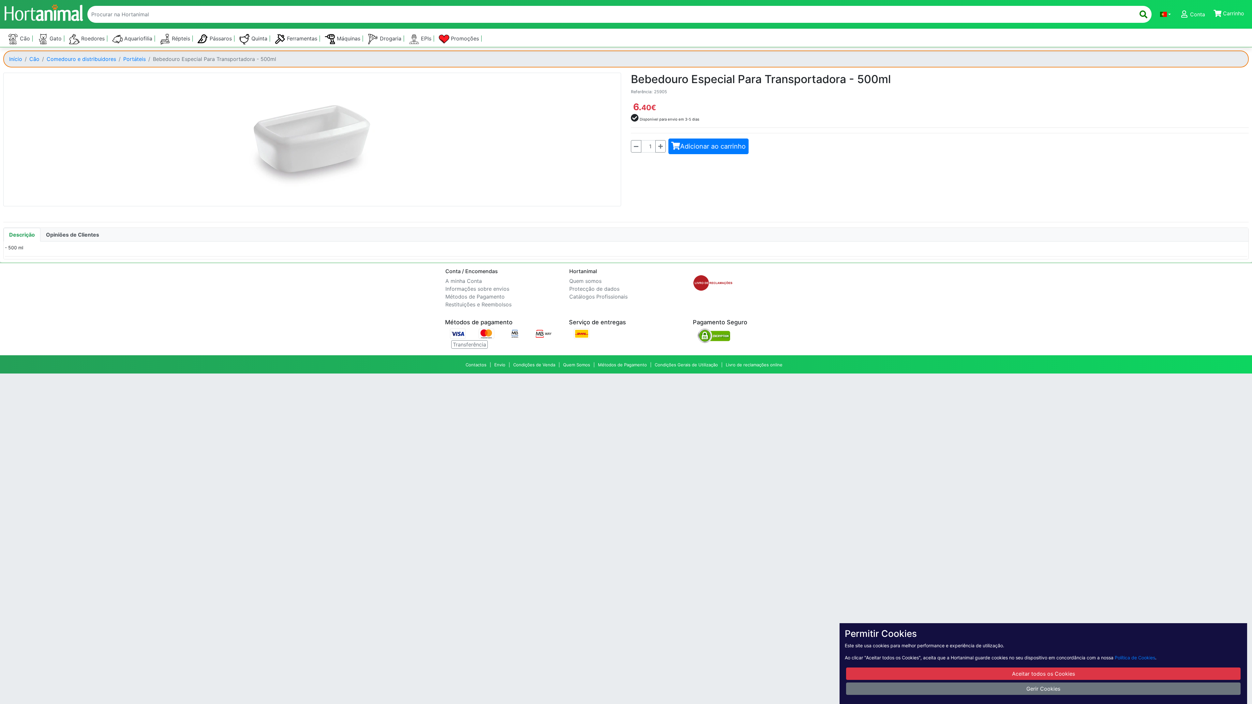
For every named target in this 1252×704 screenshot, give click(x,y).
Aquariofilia (138, 38)
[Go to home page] (43, 12)
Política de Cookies (1135, 657)
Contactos (476, 364)
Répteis (181, 38)
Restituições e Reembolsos (478, 304)
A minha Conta (463, 281)
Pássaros (220, 38)
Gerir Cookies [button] (1043, 688)
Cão (25, 38)
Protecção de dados (594, 289)
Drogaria (390, 38)
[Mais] (660, 146)
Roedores (93, 38)
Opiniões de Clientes (72, 234)
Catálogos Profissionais (598, 296)
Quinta (259, 38)
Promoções (465, 38)
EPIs (426, 38)
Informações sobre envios (477, 289)
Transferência (469, 344)
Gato (55, 38)
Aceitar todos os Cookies (1043, 673)
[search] (1143, 14)
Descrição (22, 234)
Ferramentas (302, 38)
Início (15, 59)
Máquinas (348, 38)
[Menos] (636, 146)
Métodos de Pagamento (475, 296)
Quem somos (585, 281)
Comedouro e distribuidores (81, 59)
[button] (1165, 14)
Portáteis (134, 59)
